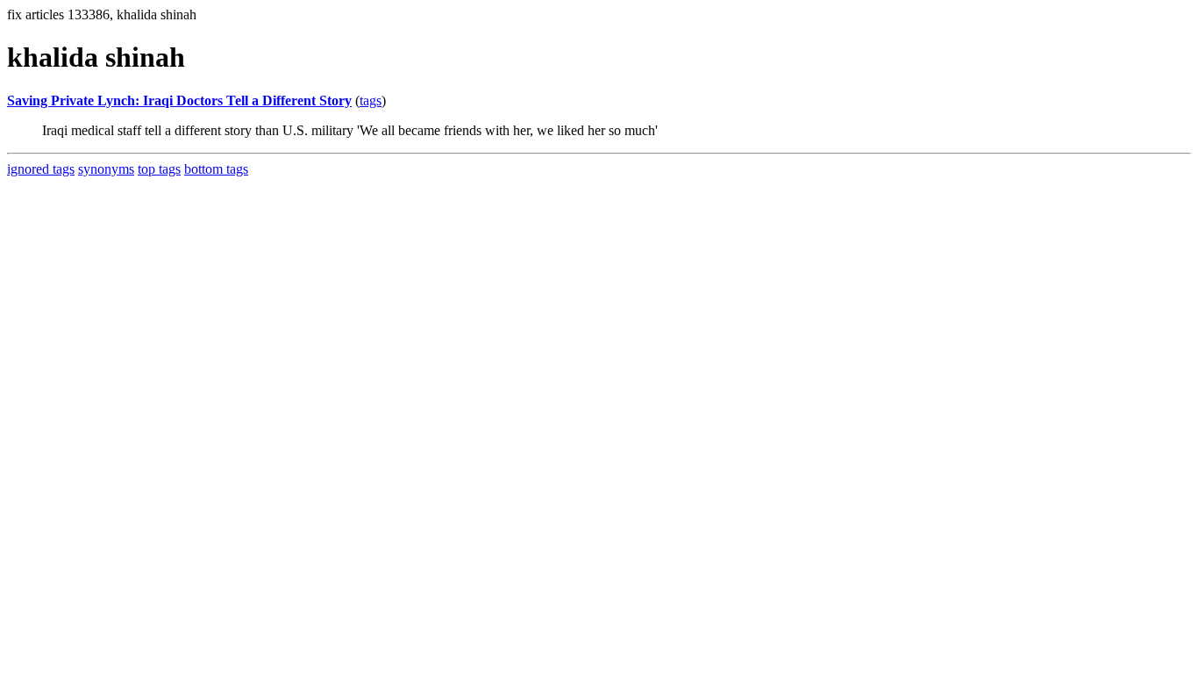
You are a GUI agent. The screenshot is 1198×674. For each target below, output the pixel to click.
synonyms (106, 168)
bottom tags (216, 168)
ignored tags (41, 168)
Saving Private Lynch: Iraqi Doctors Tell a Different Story (179, 100)
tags (371, 100)
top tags (159, 168)
